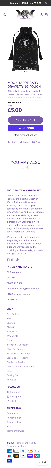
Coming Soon (13, 375)
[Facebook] (8, 259)
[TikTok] (17, 259)
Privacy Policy (14, 417)
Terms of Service (15, 431)
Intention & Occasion (17, 344)
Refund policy (14, 422)
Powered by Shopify (17, 446)
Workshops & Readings (18, 353)
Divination (12, 327)
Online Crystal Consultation (21, 366)
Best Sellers (13, 314)
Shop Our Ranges (16, 349)
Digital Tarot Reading (17, 357)
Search (10, 426)
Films (9, 340)
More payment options (25, 135)
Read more (13, 102)
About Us (11, 379)
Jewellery (12, 331)
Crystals (11, 323)
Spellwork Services (16, 362)
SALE (9, 371)
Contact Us (12, 413)
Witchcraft (12, 336)
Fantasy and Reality (26, 442)
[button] (24, 71)
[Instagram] (12, 259)
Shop (9, 318)
